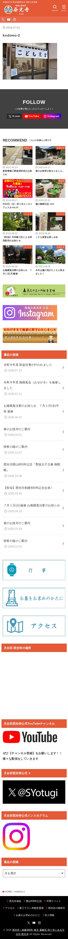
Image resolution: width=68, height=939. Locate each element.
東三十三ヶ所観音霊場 (31, 908)
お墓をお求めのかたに (28, 915)
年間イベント (54, 901)
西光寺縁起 (15, 901)
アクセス (10, 908)
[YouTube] (8, 19)
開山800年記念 (34, 901)
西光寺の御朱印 (56, 908)
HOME (8, 892)
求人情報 (49, 915)
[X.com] (3, 19)
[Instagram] (14, 19)
